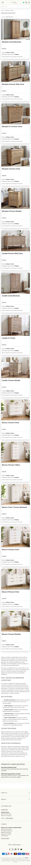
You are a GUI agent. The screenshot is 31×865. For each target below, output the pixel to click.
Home (2, 10)
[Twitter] (12, 849)
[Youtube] (21, 849)
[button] (2, 2)
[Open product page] (15, 29)
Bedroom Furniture (9, 10)
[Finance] (27, 854)
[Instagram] (15, 849)
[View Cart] (29, 2)
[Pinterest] (18, 849)
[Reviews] (24, 2)
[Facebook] (10, 849)
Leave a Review (5, 838)
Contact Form (4, 809)
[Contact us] (26, 2)
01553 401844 (9, 818)
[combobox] (15, 6)
